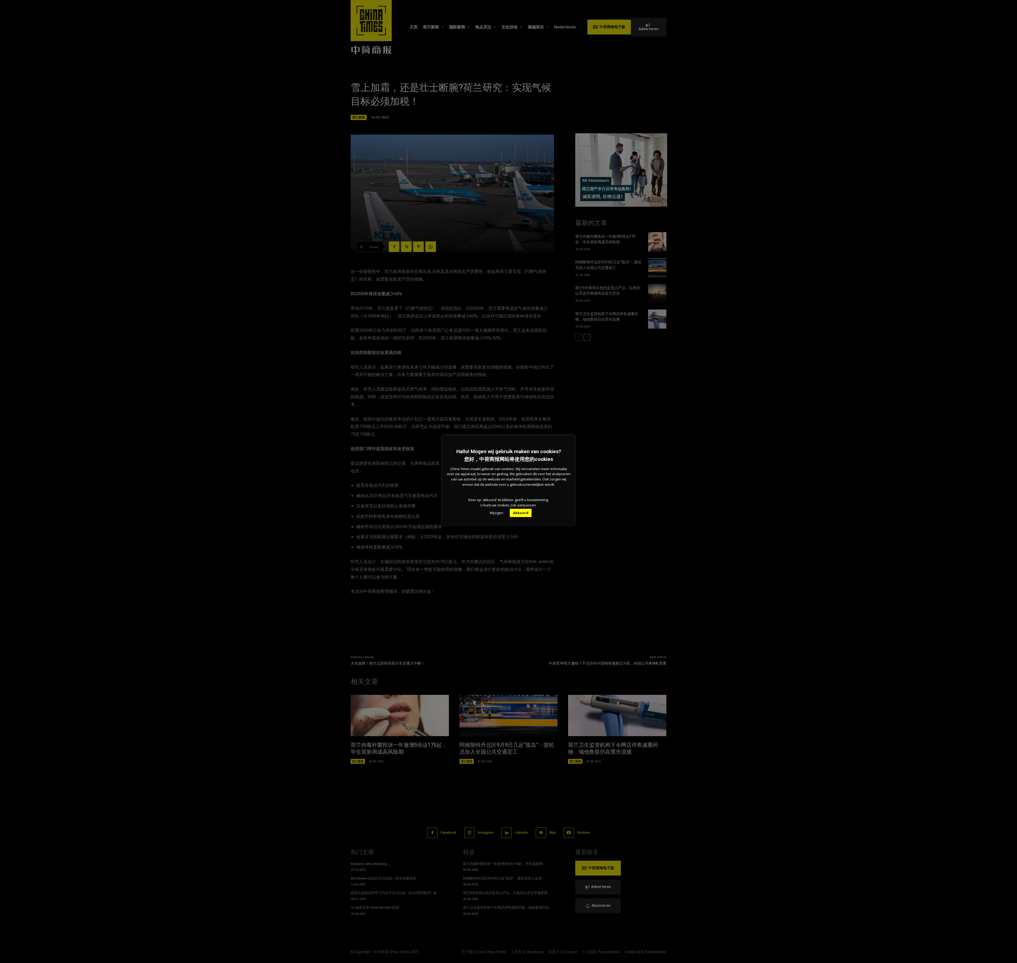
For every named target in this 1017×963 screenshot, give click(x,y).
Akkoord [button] (520, 512)
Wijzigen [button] (496, 512)
